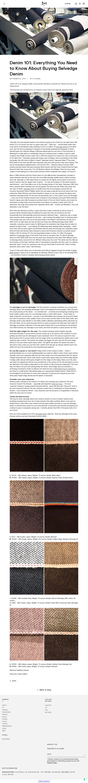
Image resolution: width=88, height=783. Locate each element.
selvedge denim (41, 414)
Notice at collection (44, 781)
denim (32, 189)
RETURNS (48, 712)
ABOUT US (4, 706)
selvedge (27, 189)
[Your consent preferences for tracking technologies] (84, 779)
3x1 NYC (11, 774)
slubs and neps (57, 384)
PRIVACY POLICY (5, 716)
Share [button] (14, 681)
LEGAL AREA (4, 730)
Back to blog (45, 690)
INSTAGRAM (6, 739)
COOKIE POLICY (4, 720)
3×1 (15, 149)
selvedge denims (62, 147)
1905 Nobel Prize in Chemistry (64, 369)
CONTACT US (48, 706)
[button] (4, 4)
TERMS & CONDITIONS (6, 711)
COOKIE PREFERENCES (7, 725)
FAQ (46, 710)
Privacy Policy (52, 763)
